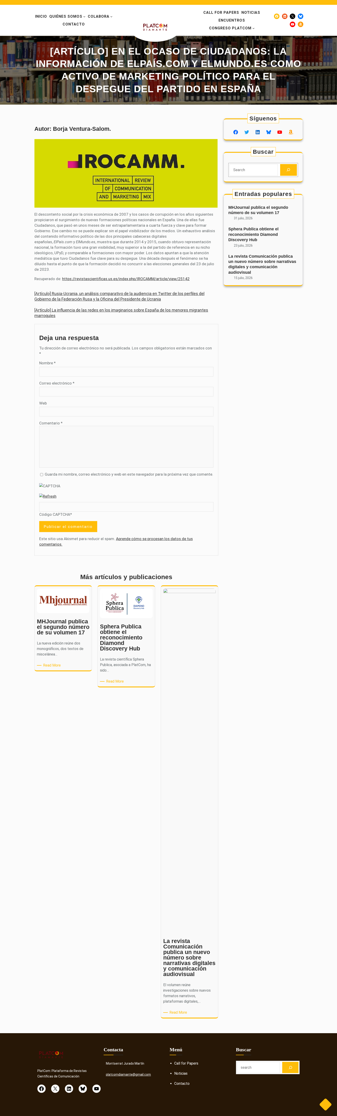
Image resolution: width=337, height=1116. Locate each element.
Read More (52, 665)
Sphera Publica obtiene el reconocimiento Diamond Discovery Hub (253, 234)
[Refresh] (47, 496)
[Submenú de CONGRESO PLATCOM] (253, 28)
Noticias (181, 1073)
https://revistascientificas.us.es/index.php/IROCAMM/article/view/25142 (126, 278)
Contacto (182, 1083)
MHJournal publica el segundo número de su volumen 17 (258, 210)
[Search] (288, 170)
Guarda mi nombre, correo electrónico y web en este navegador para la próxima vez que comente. (129, 474)
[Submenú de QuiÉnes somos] (84, 16)
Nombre (47, 363)
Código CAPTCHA (54, 514)
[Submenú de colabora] (111, 16)
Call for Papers (186, 1063)
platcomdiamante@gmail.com (128, 1074)
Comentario (51, 423)
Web (43, 403)
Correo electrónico (57, 383)
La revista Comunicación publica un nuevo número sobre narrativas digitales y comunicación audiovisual (262, 264)
